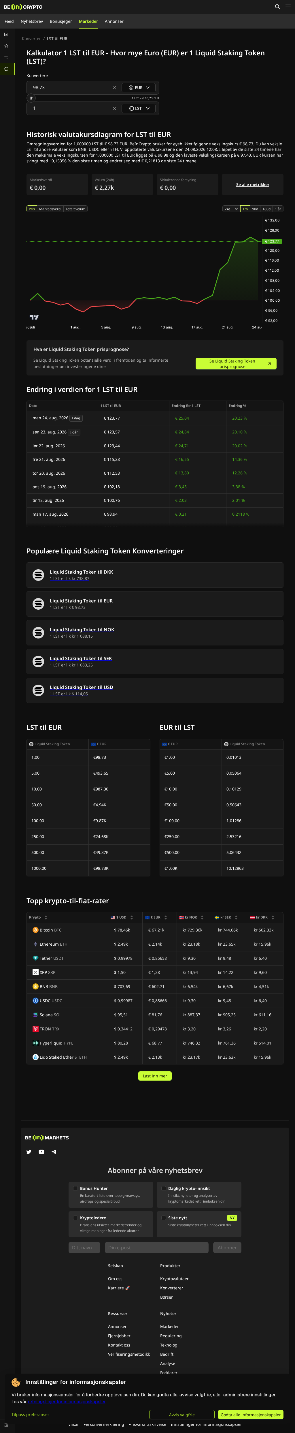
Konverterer (171, 1288)
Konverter (31, 38)
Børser (166, 1297)
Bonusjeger (61, 21)
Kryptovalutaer (174, 1278)
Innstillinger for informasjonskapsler (206, 1424)
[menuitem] (7, 34)
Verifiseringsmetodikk (129, 1354)
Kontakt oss (119, 1345)
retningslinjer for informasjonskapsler (66, 1402)
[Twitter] (28, 1152)
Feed (9, 21)
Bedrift (166, 1354)
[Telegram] (54, 1152)
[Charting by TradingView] (34, 317)
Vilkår (73, 1424)
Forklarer (168, 1372)
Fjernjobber (119, 1335)
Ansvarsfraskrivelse (147, 1424)
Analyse (167, 1363)
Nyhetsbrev (32, 21)
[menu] (7, 52)
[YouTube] (41, 1152)
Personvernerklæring (104, 1424)
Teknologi (169, 1345)
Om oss (115, 1278)
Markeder (88, 21)
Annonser (114, 21)
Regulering (171, 1335)
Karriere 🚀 (119, 1288)
